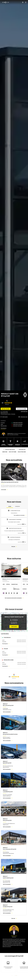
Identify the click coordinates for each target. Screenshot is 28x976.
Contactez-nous (23, 416)
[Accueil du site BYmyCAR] (5, 2)
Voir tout (13, 918)
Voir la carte (4, 416)
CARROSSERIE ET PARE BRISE (10, 444)
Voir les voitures (6, 408)
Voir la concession (7, 711)
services (4, 451)
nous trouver (22, 451)
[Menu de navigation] (25, 2)
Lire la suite (3, 489)
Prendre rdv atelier (21, 408)
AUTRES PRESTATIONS (3, 444)
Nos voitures (12, 451)
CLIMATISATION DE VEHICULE (17, 444)
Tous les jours (3, 428)
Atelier (9, 506)
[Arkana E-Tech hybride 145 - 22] (11, 570)
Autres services (24, 442)
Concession (17, 506)
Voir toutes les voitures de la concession (13, 597)
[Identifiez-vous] (22, 2)
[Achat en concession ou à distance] (8, 965)
